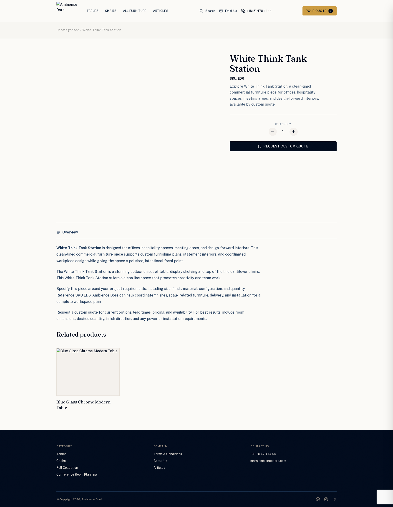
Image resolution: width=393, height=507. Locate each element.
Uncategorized (67, 30)
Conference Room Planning (76, 474)
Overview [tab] (70, 232)
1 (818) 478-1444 (263, 454)
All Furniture (135, 11)
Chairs (111, 11)
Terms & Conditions (168, 454)
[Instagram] (326, 499)
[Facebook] (334, 499)
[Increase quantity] (294, 132)
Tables (93, 11)
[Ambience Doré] (67, 11)
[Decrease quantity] (273, 132)
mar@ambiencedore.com (268, 461)
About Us (160, 461)
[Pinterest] (318, 499)
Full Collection (67, 467)
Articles (160, 11)
